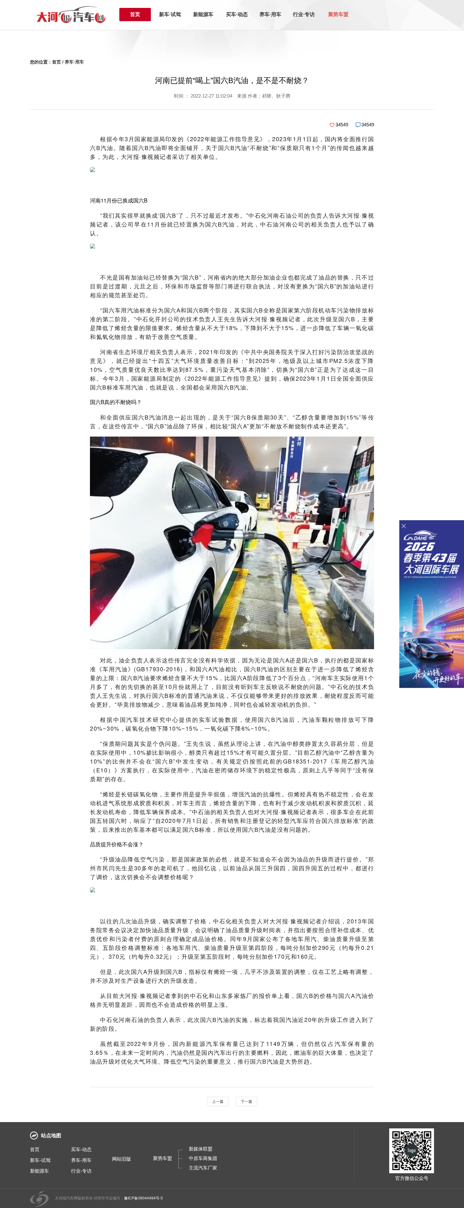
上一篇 (217, 1101)
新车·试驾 (170, 14)
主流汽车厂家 (203, 1167)
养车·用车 (270, 14)
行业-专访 (81, 1171)
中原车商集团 (203, 1158)
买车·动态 (237, 14)
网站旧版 (121, 1159)
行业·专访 (304, 14)
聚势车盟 (338, 14)
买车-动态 (81, 1149)
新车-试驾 (40, 1160)
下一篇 (246, 1101)
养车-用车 (81, 1160)
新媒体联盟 (200, 1148)
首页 (135, 14)
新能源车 (203, 14)
